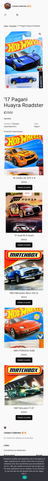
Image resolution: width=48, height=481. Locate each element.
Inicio (6, 26)
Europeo (13, 26)
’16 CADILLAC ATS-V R (24, 178)
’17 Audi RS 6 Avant (24, 235)
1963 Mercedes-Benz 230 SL (24, 293)
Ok (25, 477)
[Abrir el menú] (5, 14)
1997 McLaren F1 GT (24, 408)
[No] (45, 468)
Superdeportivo (10, 126)
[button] (40, 34)
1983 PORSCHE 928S (24, 350)
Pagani (37, 126)
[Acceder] (11, 15)
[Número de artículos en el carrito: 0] (17, 14)
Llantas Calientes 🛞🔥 (21, 6)
